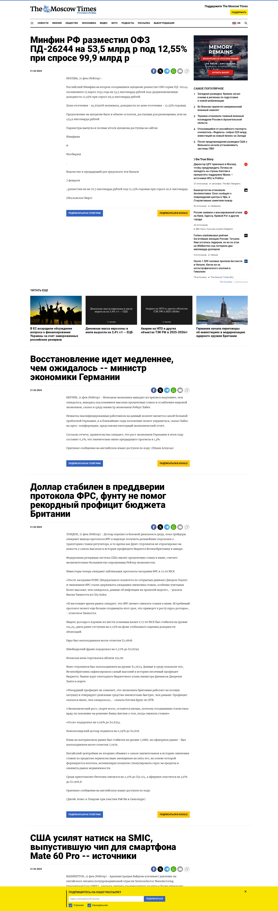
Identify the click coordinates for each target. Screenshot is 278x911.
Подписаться (139, 474)
